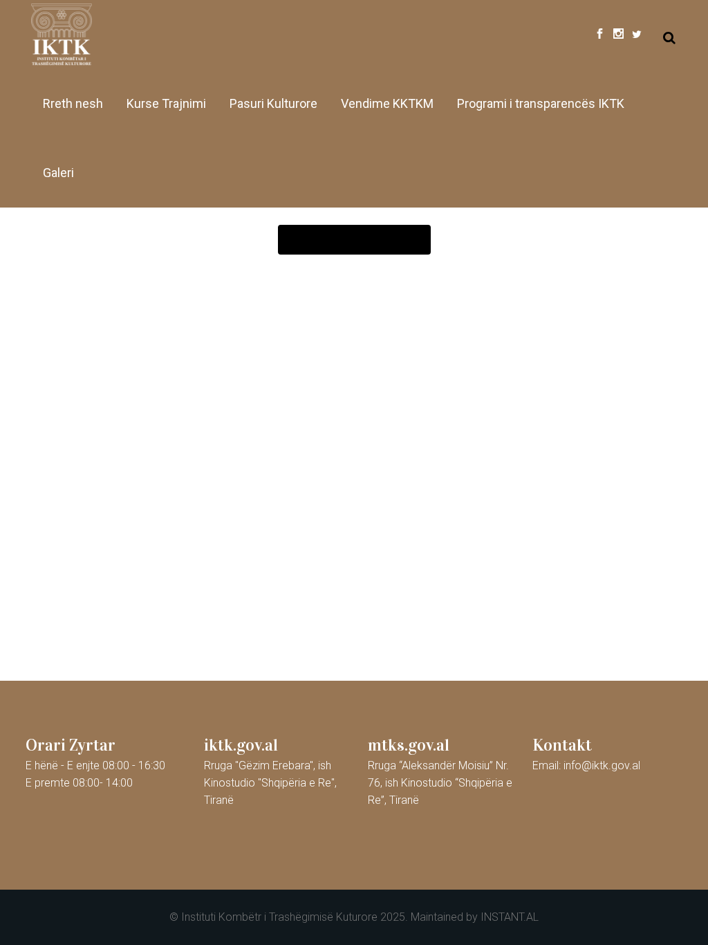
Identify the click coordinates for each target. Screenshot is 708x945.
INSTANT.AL (510, 917)
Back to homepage (354, 239)
